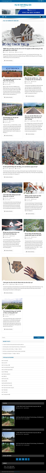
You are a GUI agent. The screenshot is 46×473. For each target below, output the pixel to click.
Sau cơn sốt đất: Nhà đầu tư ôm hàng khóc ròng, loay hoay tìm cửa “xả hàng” (33, 117)
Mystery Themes (17, 471)
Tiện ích (4, 392)
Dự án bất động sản (23, 5)
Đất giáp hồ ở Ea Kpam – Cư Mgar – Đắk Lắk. (11, 353)
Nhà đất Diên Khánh (7, 383)
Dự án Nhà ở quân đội (7, 369)
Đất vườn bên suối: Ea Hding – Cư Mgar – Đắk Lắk (12, 349)
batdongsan (12, 52)
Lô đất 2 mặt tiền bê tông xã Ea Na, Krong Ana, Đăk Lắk (13, 344)
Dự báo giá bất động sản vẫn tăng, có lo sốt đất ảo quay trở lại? (20, 166)
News (4, 380)
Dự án (4, 362)
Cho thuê (5, 360)
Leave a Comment (20, 52)
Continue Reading (9, 60)
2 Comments (6, 316)
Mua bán (4, 378)
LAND (4, 376)
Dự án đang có (6, 365)
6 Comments (18, 168)
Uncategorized (6, 394)
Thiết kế (4, 389)
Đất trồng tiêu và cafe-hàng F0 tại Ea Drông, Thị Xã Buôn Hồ (14, 346)
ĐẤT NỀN (5, 371)
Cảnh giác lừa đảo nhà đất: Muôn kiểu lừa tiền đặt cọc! (18, 282)
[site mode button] (41, 16)
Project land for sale (7, 385)
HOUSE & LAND (6, 374)
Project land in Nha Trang (8, 387)
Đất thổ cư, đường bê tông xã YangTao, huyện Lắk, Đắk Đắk (14, 351)
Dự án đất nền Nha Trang (7, 367)
